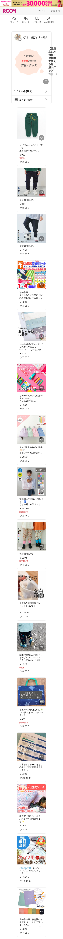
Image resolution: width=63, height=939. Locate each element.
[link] (31, 125)
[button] (17, 37)
